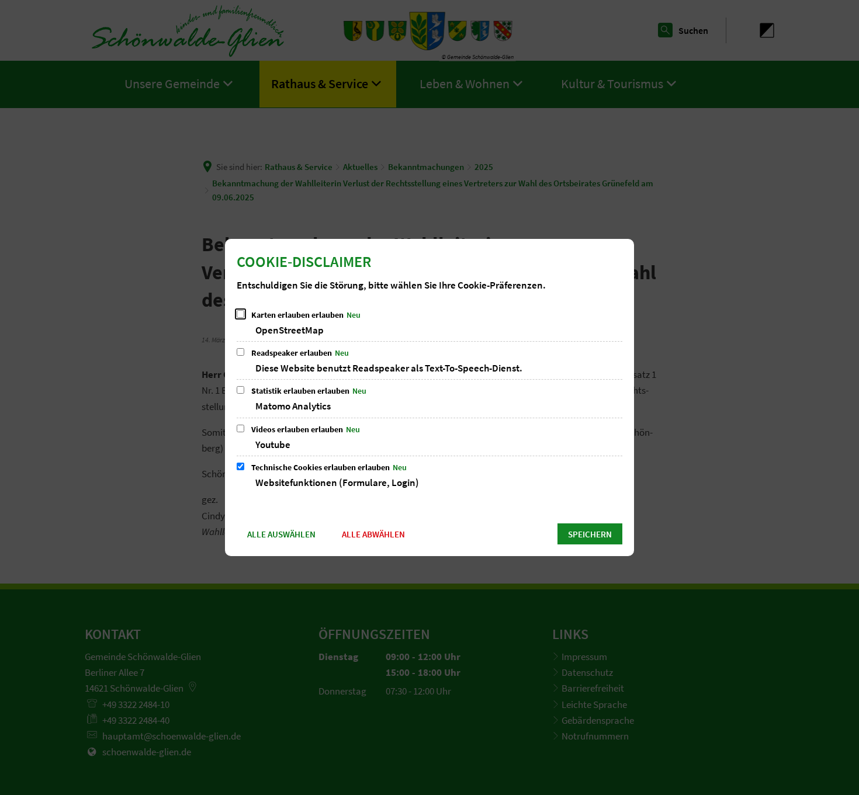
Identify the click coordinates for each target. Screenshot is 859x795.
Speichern (590, 534)
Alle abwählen (373, 534)
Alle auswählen (281, 534)
